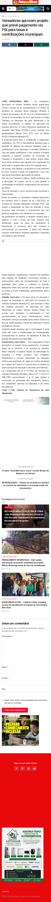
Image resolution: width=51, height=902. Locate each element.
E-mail (5, 678)
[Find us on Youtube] (34, 768)
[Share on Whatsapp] (41, 45)
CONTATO (5, 892)
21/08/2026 (9, 524)
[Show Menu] (3, 8)
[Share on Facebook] (9, 45)
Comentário (7, 636)
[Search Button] (48, 8)
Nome (5, 667)
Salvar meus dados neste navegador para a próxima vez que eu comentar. (25, 701)
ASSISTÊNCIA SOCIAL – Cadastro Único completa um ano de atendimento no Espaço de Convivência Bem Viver (24, 605)
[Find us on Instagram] (28, 768)
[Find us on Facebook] (16, 768)
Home (4, 16)
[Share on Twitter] (25, 45)
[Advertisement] (25, 74)
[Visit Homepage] (26, 2)
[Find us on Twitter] (22, 768)
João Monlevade (13, 16)
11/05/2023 (6, 39)
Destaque (9, 507)
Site (3, 689)
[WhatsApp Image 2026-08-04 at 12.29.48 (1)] (22, 855)
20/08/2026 (6, 569)
